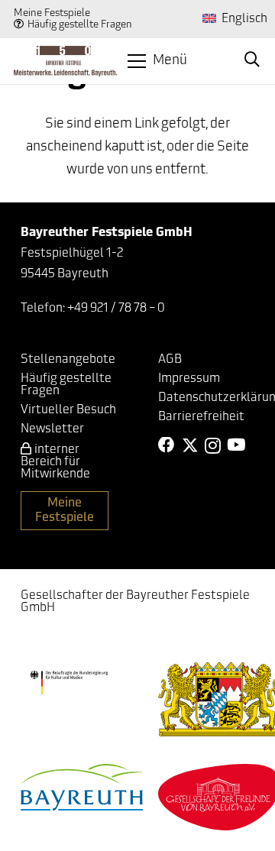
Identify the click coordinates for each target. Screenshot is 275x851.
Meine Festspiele (52, 13)
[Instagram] (213, 446)
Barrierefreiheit (201, 417)
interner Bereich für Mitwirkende (55, 462)
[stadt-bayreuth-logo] (82, 787)
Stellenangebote (68, 360)
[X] (190, 446)
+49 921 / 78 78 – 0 (116, 309)
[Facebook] (166, 445)
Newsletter (52, 429)
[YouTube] (236, 445)
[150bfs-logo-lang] (65, 61)
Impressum (189, 379)
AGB (170, 360)
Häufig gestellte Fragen (80, 25)
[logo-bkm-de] (69, 683)
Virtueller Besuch (68, 410)
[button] (158, 61)
